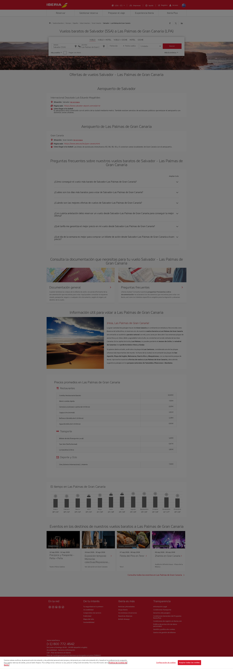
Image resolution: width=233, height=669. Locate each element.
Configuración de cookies (166, 663)
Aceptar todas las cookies (189, 663)
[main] (116, 663)
